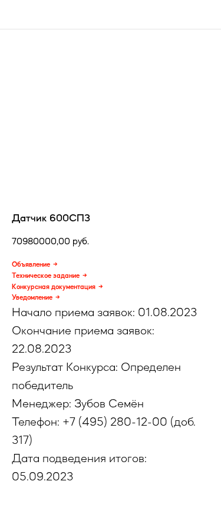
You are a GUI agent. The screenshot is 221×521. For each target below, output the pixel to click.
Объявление (31, 264)
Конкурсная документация (53, 286)
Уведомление (32, 297)
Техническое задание (46, 275)
